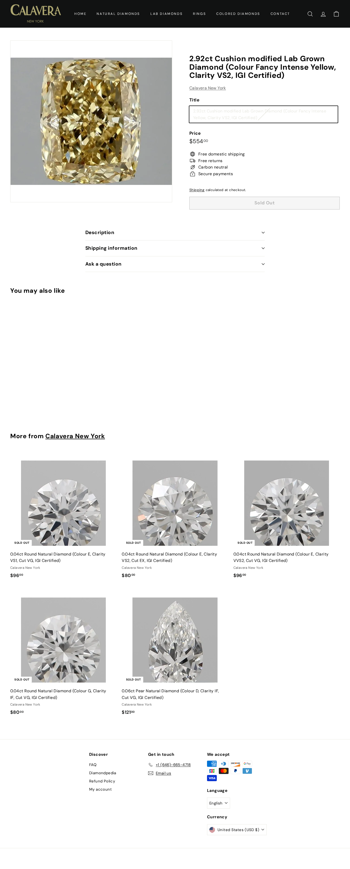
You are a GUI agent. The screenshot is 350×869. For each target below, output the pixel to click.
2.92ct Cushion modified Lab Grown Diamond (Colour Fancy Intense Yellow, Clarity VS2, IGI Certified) (259, 115)
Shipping (196, 190)
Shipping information (111, 248)
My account (100, 789)
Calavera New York (207, 88)
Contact (280, 14)
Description (99, 232)
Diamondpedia (102, 773)
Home (80, 14)
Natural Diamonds (118, 14)
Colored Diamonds (238, 14)
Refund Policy (102, 781)
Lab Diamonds (166, 14)
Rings (199, 14)
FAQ (93, 764)
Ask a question (103, 264)
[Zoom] (91, 121)
